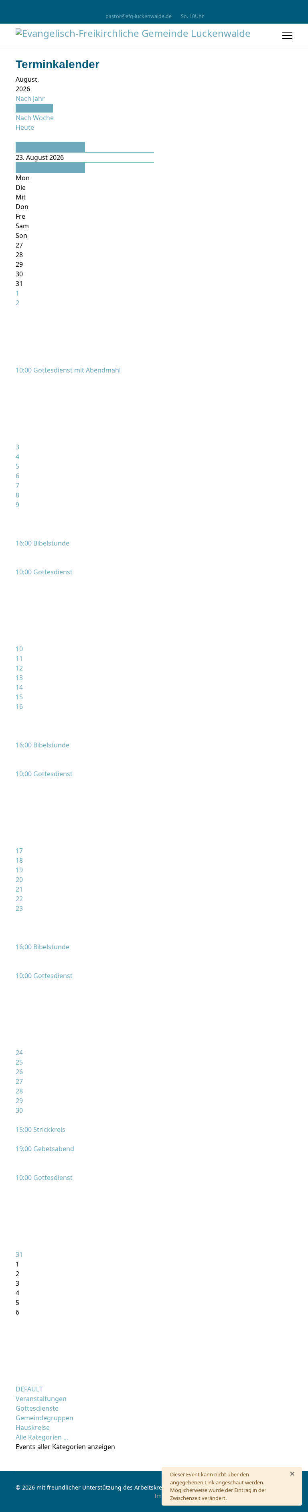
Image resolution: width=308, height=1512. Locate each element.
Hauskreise (33, 1427)
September (33, 167)
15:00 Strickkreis (40, 1129)
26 (19, 1071)
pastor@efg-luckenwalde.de (138, 16)
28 (19, 1091)
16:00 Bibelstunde (42, 543)
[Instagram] (154, 7)
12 (19, 668)
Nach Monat (34, 108)
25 (19, 1062)
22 (19, 898)
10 (19, 648)
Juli (20, 147)
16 (19, 706)
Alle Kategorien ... (42, 1437)
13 (19, 677)
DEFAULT (29, 1389)
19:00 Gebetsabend (45, 1148)
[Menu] (287, 36)
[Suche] (18, 137)
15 (19, 697)
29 (19, 1100)
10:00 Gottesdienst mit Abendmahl (68, 370)
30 (19, 1110)
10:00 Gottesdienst (44, 572)
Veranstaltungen (41, 1398)
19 (19, 870)
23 (19, 908)
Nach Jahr (30, 98)
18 (19, 860)
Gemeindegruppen (44, 1417)
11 (19, 658)
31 (19, 1254)
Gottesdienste (37, 1408)
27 (19, 1081)
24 (19, 1052)
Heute (25, 127)
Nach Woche (35, 117)
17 (19, 850)
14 (19, 687)
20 (19, 879)
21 (19, 889)
